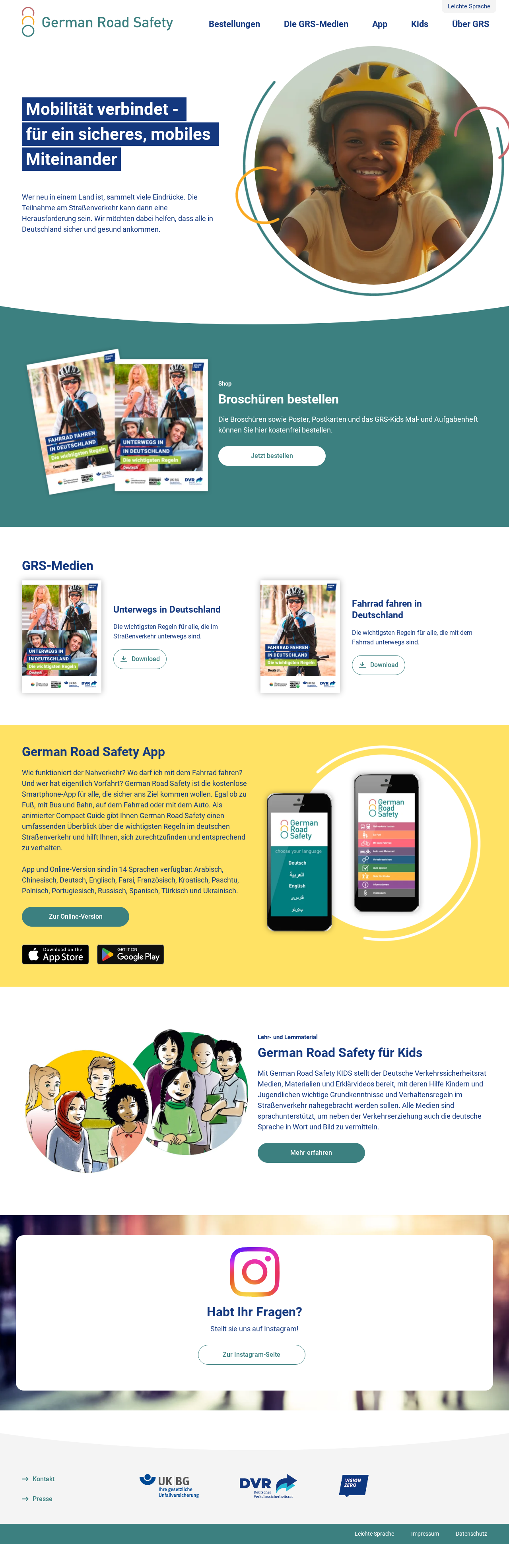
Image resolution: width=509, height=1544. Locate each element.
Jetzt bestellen (272, 456)
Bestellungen (234, 24)
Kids (419, 24)
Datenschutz (471, 1533)
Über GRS (471, 24)
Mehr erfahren (311, 1152)
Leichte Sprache (469, 6)
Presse (42, 1499)
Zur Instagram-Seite (251, 1354)
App (379, 24)
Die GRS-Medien (316, 24)
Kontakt (43, 1479)
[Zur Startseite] (97, 22)
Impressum (425, 1533)
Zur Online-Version (76, 916)
